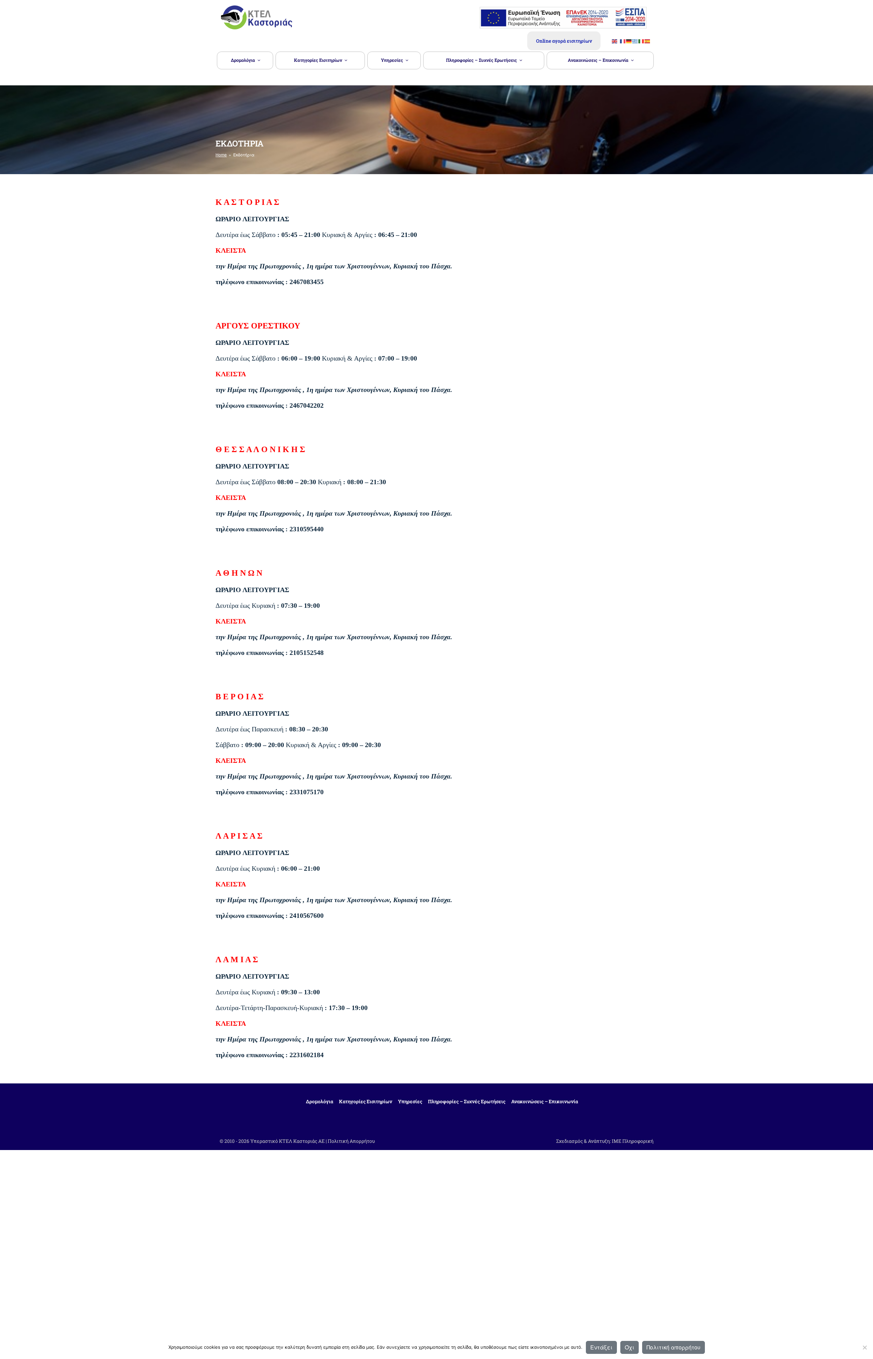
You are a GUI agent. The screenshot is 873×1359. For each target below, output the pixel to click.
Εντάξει (601, 1347)
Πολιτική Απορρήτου (351, 1141)
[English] (615, 40)
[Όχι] (864, 1347)
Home (221, 154)
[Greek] (635, 40)
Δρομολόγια (243, 60)
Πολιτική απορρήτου (673, 1347)
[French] (623, 40)
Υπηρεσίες (392, 60)
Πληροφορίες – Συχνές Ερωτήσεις (481, 60)
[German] (629, 40)
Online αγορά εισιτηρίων (564, 41)
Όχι (629, 1347)
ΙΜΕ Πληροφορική (632, 1141)
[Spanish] (648, 40)
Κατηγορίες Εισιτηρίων (318, 60)
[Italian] (641, 40)
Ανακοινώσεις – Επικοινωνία (598, 60)
